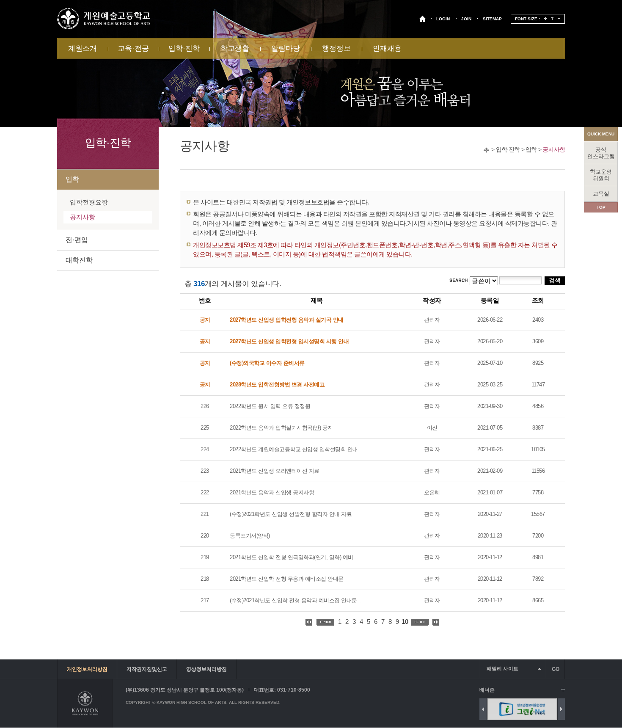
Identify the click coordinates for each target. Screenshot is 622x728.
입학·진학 (184, 48)
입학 (531, 149)
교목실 (601, 193)
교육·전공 (133, 48)
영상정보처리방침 (206, 669)
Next (561, 709)
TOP (601, 207)
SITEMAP (492, 19)
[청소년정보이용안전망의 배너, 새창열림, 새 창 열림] (497, 709)
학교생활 (234, 48)
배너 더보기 (563, 690)
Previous (483, 709)
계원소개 (82, 48)
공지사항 (553, 149)
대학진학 (79, 260)
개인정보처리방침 (87, 669)
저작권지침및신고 (147, 669)
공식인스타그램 (601, 153)
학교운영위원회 (601, 175)
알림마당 (285, 48)
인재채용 (387, 48)
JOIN (466, 19)
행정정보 (336, 48)
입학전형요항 (89, 202)
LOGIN (443, 19)
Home (486, 150)
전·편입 (77, 239)
